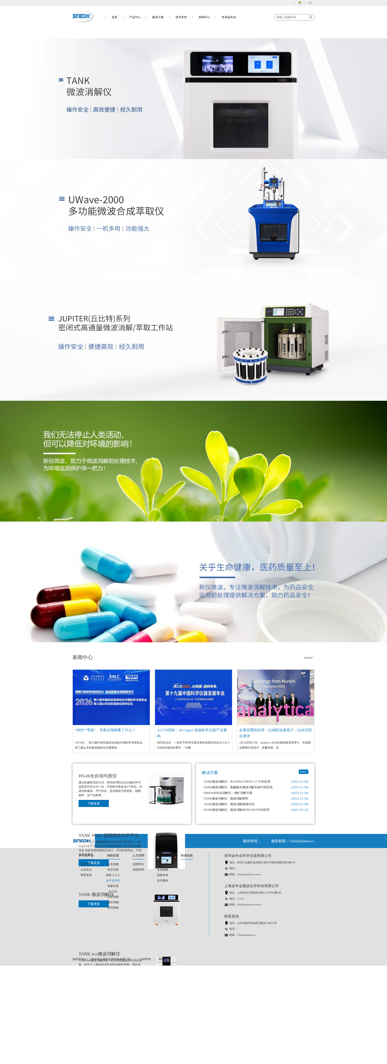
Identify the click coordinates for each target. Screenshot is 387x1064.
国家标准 (162, 875)
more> (309, 657)
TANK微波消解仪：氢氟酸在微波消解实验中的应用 (237, 787)
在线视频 (162, 869)
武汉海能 (113, 896)
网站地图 (164, 959)
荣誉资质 (86, 875)
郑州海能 (113, 907)
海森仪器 (113, 885)
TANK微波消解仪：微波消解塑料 (225, 798)
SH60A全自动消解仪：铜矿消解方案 (227, 792)
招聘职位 (138, 864)
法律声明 (145, 959)
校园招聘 (138, 869)
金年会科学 (113, 880)
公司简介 (86, 864)
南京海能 (113, 902)
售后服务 (162, 880)
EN (310, 2)
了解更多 (93, 803)
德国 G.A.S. (113, 875)
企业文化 (86, 869)
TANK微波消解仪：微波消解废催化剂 (228, 804)
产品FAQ (162, 864)
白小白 (113, 891)
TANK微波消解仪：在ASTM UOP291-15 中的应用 (236, 781)
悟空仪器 (113, 869)
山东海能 (113, 864)
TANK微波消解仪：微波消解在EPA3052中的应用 (235, 809)
